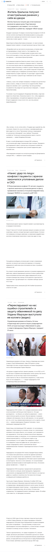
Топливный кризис (36, 5)
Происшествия (23, 8)
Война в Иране (20, 5)
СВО (28, 5)
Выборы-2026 (11, 5)
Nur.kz (17, 8)
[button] (26, 207)
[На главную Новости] (8, 1)
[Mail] (4, 1)
